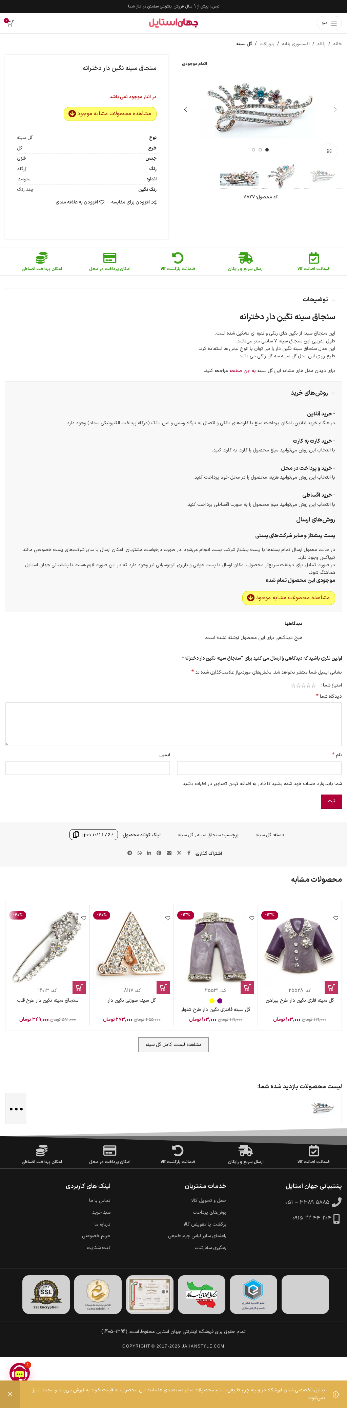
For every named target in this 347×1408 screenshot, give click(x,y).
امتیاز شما (332, 685)
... (15, 1108)
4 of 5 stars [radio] (298, 685)
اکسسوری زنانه (296, 44)
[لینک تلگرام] (129, 853)
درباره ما (102, 1224)
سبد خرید (101, 1212)
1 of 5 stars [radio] (313, 685)
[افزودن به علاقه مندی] (336, 918)
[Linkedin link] (149, 853)
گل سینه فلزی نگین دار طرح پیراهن (300, 1000)
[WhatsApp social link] (140, 853)
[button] (335, 109)
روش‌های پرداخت (209, 1212)
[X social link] (179, 853)
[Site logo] (173, 23)
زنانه (321, 44)
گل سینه (244, 44)
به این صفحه (242, 370)
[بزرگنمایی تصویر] (329, 151)
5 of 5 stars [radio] (293, 685)
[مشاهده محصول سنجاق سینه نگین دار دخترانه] (323, 1108)
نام (337, 755)
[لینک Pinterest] (159, 853)
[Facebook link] (189, 853)
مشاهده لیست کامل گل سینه (173, 1044)
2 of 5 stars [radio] (308, 685)
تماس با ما (99, 1200)
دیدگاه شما (329, 696)
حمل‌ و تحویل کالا (208, 1200)
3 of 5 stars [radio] (303, 685)
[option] (267, 150)
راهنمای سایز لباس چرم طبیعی (197, 1236)
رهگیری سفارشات (210, 1248)
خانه (337, 44)
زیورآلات (267, 44)
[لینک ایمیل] (169, 853)
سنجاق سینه (209, 835)
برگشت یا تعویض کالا (204, 1224)
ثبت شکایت (98, 1248)
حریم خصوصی (96, 1236)
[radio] (219, 1000)
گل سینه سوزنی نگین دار (132, 1000)
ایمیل (164, 755)
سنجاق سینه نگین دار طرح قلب (48, 1000)
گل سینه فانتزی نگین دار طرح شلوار (215, 1009)
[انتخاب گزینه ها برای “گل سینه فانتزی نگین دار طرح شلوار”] (247, 987)
